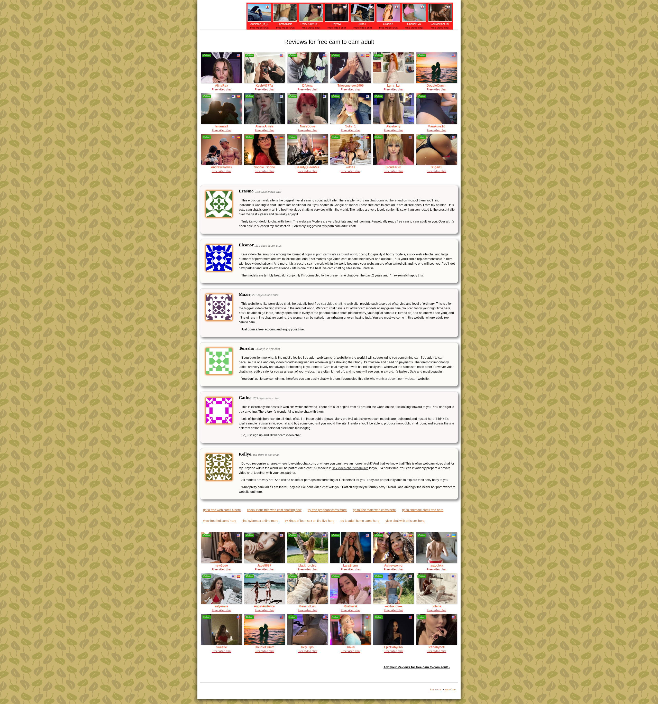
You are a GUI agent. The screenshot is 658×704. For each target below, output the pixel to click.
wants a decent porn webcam (396, 379)
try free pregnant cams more (327, 510)
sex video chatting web (337, 303)
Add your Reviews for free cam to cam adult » (416, 667)
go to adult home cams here (360, 521)
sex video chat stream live (350, 468)
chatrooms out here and (386, 200)
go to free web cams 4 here (222, 510)
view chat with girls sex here (405, 521)
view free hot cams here (219, 521)
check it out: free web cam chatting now (274, 510)
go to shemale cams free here (422, 510)
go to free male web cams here (374, 510)
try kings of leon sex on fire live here (309, 521)
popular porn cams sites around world (331, 254)
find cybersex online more (260, 521)
